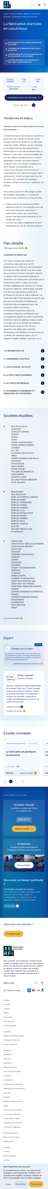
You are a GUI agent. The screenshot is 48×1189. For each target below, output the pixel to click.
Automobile (8, 1063)
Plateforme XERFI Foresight (13, 1036)
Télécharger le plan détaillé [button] (14, 248)
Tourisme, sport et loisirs (13, 1123)
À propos (7, 1004)
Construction (8, 1080)
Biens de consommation (12, 1071)
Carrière (7, 1009)
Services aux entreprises (13, 1110)
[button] (33, 105)
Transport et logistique (12, 1127)
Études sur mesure (10, 1044)
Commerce (8, 1076)
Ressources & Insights (12, 1137)
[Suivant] (11, 781)
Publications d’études (11, 1040)
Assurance (7, 1059)
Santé (6, 1106)
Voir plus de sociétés (11, 618)
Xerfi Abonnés (9, 1021)
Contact (6, 1151)
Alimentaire (8, 1054)
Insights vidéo (9, 1141)
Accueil (6, 14)
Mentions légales (10, 1156)
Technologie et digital (12, 1118)
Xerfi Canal (8, 1017)
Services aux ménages (12, 1114)
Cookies (7, 1160)
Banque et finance (10, 1067)
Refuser (8, 1184)
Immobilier (7, 1093)
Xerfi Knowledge (10, 1026)
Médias (6, 1013)
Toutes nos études (16, 14)
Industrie (26, 14)
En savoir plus (10, 906)
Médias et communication (13, 1101)
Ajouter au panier (26, 773)
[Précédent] (5, 781)
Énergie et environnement (13, 1084)
